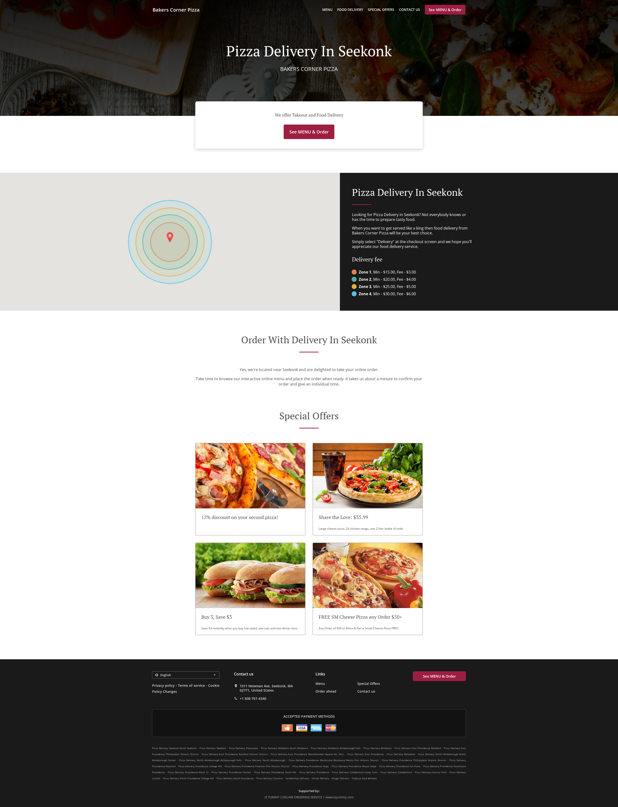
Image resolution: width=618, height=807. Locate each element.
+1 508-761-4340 (253, 698)
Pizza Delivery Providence (314, 772)
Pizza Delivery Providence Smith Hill (275, 772)
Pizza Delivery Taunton (269, 778)
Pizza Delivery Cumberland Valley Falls (355, 772)
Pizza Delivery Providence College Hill (200, 766)
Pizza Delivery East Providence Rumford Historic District (235, 754)
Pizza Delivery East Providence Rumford (417, 748)
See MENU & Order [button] (445, 9)
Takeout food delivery (364, 778)
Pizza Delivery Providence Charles (231, 772)
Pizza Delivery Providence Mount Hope (354, 766)
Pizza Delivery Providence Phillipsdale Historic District (414, 760)
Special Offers (381, 9)
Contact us (409, 9)
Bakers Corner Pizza (176, 10)
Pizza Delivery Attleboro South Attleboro (284, 748)
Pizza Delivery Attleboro (378, 748)
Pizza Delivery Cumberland (396, 772)
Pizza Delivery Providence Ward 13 (188, 772)
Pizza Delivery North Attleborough (265, 760)
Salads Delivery (321, 778)
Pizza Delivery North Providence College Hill (188, 778)
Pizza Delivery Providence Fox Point (400, 766)
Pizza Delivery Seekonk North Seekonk (174, 748)
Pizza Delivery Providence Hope (310, 766)
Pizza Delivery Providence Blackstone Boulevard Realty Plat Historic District (334, 760)
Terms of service (191, 685)
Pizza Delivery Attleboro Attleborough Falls (336, 748)
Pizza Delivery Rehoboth (401, 754)
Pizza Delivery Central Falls (431, 772)
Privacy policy (163, 685)
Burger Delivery (341, 778)
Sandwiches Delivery (298, 778)
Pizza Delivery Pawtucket (243, 748)
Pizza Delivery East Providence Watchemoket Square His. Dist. (307, 754)
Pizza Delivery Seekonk (212, 748)
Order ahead (326, 691)
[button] (250, 489)
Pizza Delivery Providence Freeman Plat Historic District (257, 766)
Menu (327, 9)
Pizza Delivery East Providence (365, 754)
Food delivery (350, 9)
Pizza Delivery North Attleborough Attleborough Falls (210, 760)
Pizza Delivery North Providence (235, 778)
